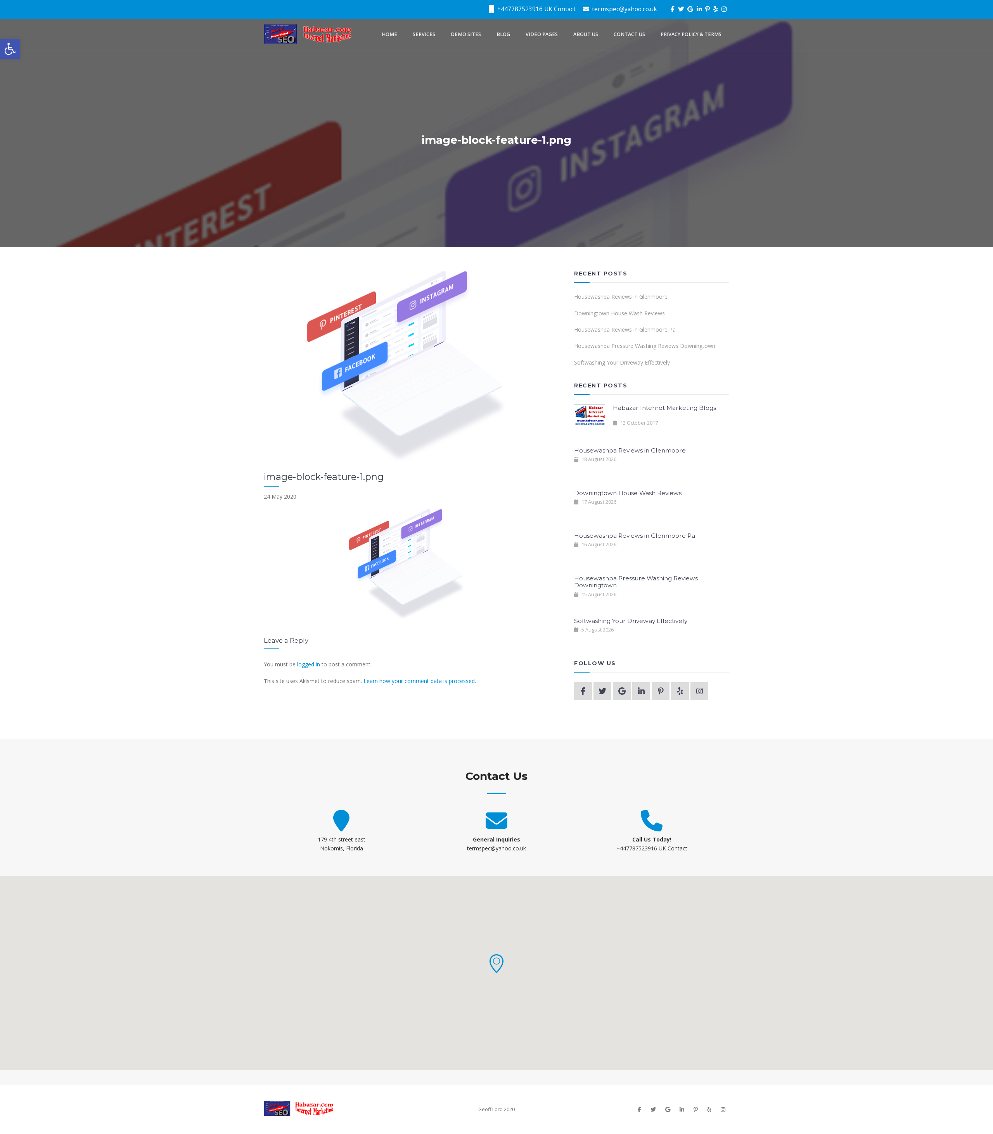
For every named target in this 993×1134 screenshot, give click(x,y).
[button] (496, 963)
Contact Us (629, 34)
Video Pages (542, 34)
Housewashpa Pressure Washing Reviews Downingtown (644, 345)
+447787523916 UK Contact (536, 9)
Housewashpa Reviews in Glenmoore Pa (625, 329)
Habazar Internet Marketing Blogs (664, 407)
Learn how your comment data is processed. (419, 681)
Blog (503, 34)
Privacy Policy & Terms (691, 34)
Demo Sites (466, 34)
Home (389, 34)
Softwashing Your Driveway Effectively (622, 362)
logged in (308, 664)
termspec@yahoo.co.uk (623, 9)
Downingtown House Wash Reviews (619, 313)
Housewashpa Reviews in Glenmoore (621, 296)
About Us (585, 34)
